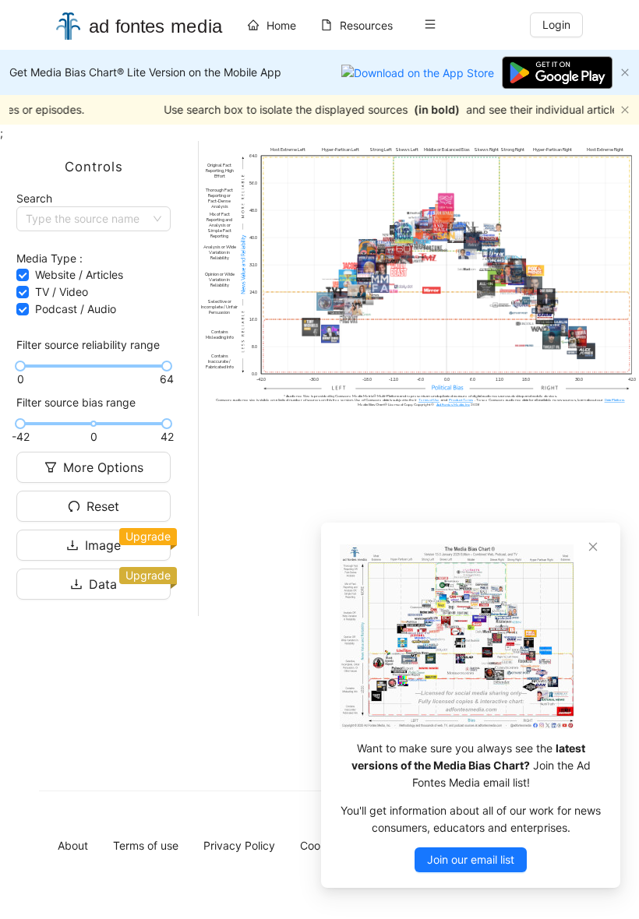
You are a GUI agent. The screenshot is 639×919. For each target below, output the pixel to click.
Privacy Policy (239, 845)
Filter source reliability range (88, 344)
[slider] (20, 366)
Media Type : (49, 258)
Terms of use (145, 845)
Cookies (320, 845)
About (73, 845)
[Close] (593, 546)
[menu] (382, 25)
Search (34, 198)
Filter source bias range (76, 402)
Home (281, 25)
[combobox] (27, 219)
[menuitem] (272, 26)
